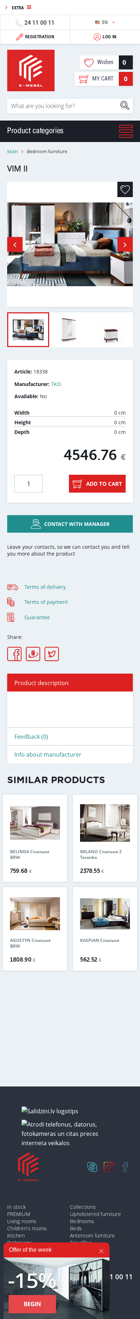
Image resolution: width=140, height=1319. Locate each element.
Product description (41, 683)
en (105, 22)
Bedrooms (82, 1221)
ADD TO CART (104, 483)
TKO (56, 384)
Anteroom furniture (92, 1235)
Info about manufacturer (47, 754)
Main (12, 151)
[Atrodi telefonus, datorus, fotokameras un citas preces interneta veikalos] (73, 1134)
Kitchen (16, 1235)
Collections (83, 1206)
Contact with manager (76, 524)
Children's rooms (27, 1228)
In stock (16, 1206)
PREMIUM (18, 1214)
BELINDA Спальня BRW (29, 854)
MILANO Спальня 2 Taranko (101, 854)
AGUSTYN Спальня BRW (30, 943)
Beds (76, 1228)
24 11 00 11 (39, 22)
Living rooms (21, 1221)
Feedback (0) (31, 737)
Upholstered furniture (95, 1214)
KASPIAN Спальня (99, 940)
